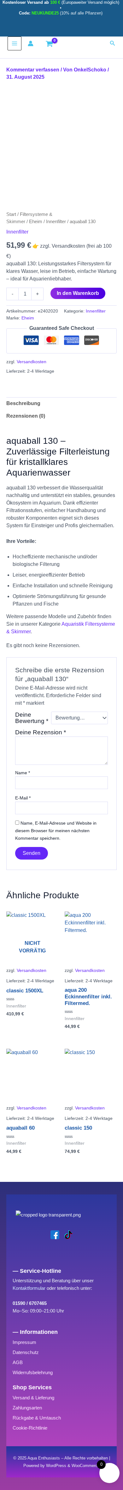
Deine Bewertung (31, 718)
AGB (18, 1362)
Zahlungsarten (27, 1407)
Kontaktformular (29, 1288)
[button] (112, 43)
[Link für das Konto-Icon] (32, 43)
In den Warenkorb (78, 293)
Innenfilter (56, 221)
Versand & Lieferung (33, 1397)
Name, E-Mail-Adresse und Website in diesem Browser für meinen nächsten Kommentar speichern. (56, 831)
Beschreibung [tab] (23, 403)
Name (22, 772)
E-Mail (23, 797)
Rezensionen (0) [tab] (25, 416)
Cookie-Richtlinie (30, 1428)
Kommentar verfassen (32, 69)
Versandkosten (31, 361)
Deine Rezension (40, 732)
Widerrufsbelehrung (33, 1372)
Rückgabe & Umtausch (37, 1417)
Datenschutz (26, 1352)
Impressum (24, 1342)
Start (11, 214)
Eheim (35, 221)
